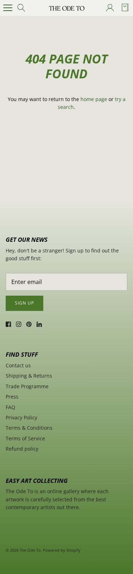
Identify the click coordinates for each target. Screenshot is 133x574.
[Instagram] (18, 324)
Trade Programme (27, 386)
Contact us (18, 365)
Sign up (24, 303)
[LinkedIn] (39, 324)
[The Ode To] (66, 8)
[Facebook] (8, 324)
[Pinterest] (29, 324)
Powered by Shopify (62, 550)
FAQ (10, 407)
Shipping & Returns (29, 375)
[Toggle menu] (8, 8)
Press (12, 396)
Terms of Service (25, 438)
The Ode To (30, 550)
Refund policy (22, 448)
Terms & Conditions (29, 427)
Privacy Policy (21, 417)
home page (94, 99)
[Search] (23, 8)
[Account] (109, 8)
